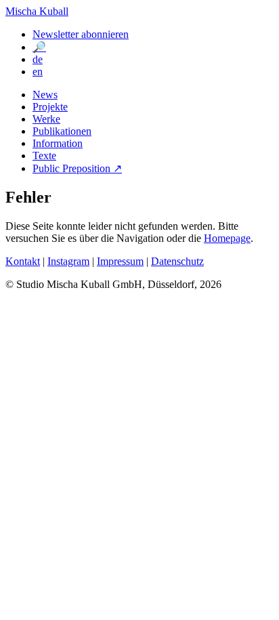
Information (58, 143)
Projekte (50, 106)
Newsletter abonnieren (81, 34)
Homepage (227, 238)
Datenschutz (177, 261)
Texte (44, 155)
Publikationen (62, 131)
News (45, 94)
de (38, 59)
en (38, 71)
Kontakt (22, 261)
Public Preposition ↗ (77, 168)
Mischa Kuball (36, 11)
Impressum (120, 261)
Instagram (68, 261)
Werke (46, 119)
